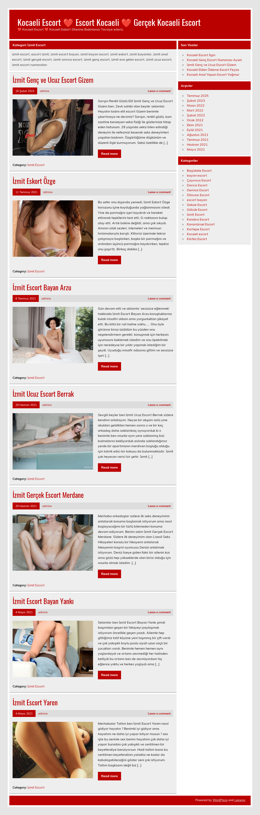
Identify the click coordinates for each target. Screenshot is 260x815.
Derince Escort (198, 190)
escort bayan (197, 200)
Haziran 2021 (197, 144)
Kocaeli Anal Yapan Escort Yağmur (213, 74)
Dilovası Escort (198, 195)
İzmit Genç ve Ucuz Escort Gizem (53, 80)
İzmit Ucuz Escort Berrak (43, 394)
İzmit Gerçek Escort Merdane (48, 495)
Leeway (239, 800)
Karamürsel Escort (201, 224)
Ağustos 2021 (197, 135)
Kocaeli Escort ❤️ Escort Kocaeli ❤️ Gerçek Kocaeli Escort (109, 22)
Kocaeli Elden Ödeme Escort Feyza (213, 70)
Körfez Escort (197, 239)
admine (44, 91)
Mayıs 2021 (196, 149)
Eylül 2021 (195, 130)
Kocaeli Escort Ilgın (201, 55)
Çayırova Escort (199, 180)
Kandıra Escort (198, 219)
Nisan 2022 (196, 105)
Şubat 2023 (196, 100)
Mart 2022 (195, 110)
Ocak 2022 (195, 120)
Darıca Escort (197, 185)
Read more (109, 154)
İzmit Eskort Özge (34, 181)
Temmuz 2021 (198, 140)
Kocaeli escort (197, 234)
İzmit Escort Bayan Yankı (43, 601)
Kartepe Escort (198, 229)
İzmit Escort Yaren (35, 702)
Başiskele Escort (199, 170)
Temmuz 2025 (198, 96)
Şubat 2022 (196, 115)
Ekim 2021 (195, 125)
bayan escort (197, 175)
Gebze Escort (197, 205)
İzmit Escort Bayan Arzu (42, 287)
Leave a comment (159, 91)
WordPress (220, 800)
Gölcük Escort (197, 210)
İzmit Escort (35, 165)
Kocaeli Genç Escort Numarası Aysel (214, 60)
